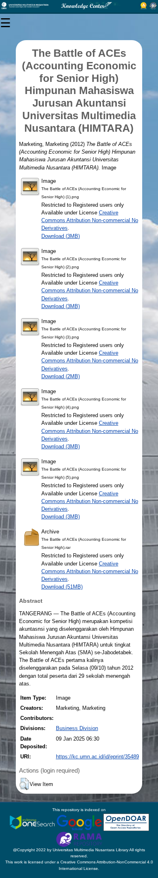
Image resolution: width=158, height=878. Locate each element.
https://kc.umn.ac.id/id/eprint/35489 (97, 757)
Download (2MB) (60, 376)
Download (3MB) (60, 236)
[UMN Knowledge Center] (79, 5)
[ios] (32, 822)
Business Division (77, 728)
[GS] (79, 822)
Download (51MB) (62, 587)
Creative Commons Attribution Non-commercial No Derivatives (89, 220)
